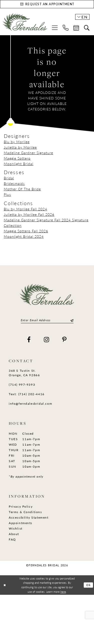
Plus (7, 194)
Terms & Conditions (25, 512)
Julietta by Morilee (20, 147)
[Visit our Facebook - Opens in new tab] (29, 339)
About (14, 534)
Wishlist (16, 528)
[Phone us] (65, 27)
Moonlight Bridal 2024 (24, 236)
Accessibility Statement (29, 517)
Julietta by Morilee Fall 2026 (29, 214)
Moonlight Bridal (18, 163)
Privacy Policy (21, 506)
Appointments (20, 523)
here (63, 592)
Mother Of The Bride (22, 188)
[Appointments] (76, 27)
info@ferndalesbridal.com (30, 403)
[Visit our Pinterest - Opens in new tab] (64, 339)
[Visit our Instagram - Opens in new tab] (47, 339)
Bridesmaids (14, 183)
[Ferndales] (25, 24)
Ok (88, 585)
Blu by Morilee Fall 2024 (25, 208)
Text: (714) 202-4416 (27, 394)
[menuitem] (54, 27)
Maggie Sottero (17, 158)
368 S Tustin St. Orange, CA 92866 (24, 372)
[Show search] (86, 27)
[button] (54, 27)
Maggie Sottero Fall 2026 (26, 230)
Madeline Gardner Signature (28, 152)
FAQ (12, 539)
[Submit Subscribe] (71, 320)
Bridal (9, 177)
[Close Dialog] (4, 585)
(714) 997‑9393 (22, 384)
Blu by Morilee (17, 141)
